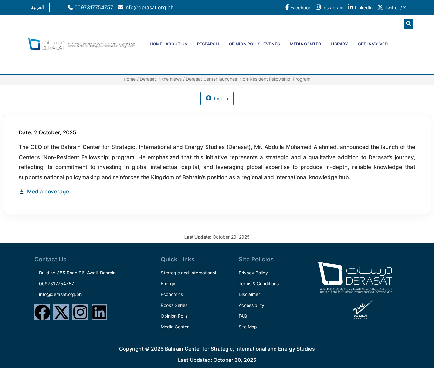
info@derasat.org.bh (148, 7)
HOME (156, 43)
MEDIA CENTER (305, 43)
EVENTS (271, 43)
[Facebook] (42, 312)
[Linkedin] (99, 312)
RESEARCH (208, 43)
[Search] (396, 50)
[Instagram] (80, 312)
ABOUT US (176, 43)
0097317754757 (93, 7)
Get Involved (373, 43)
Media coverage (48, 191)
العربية (37, 7)
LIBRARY (339, 43)
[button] (408, 24)
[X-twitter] (61, 312)
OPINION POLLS (244, 43)
